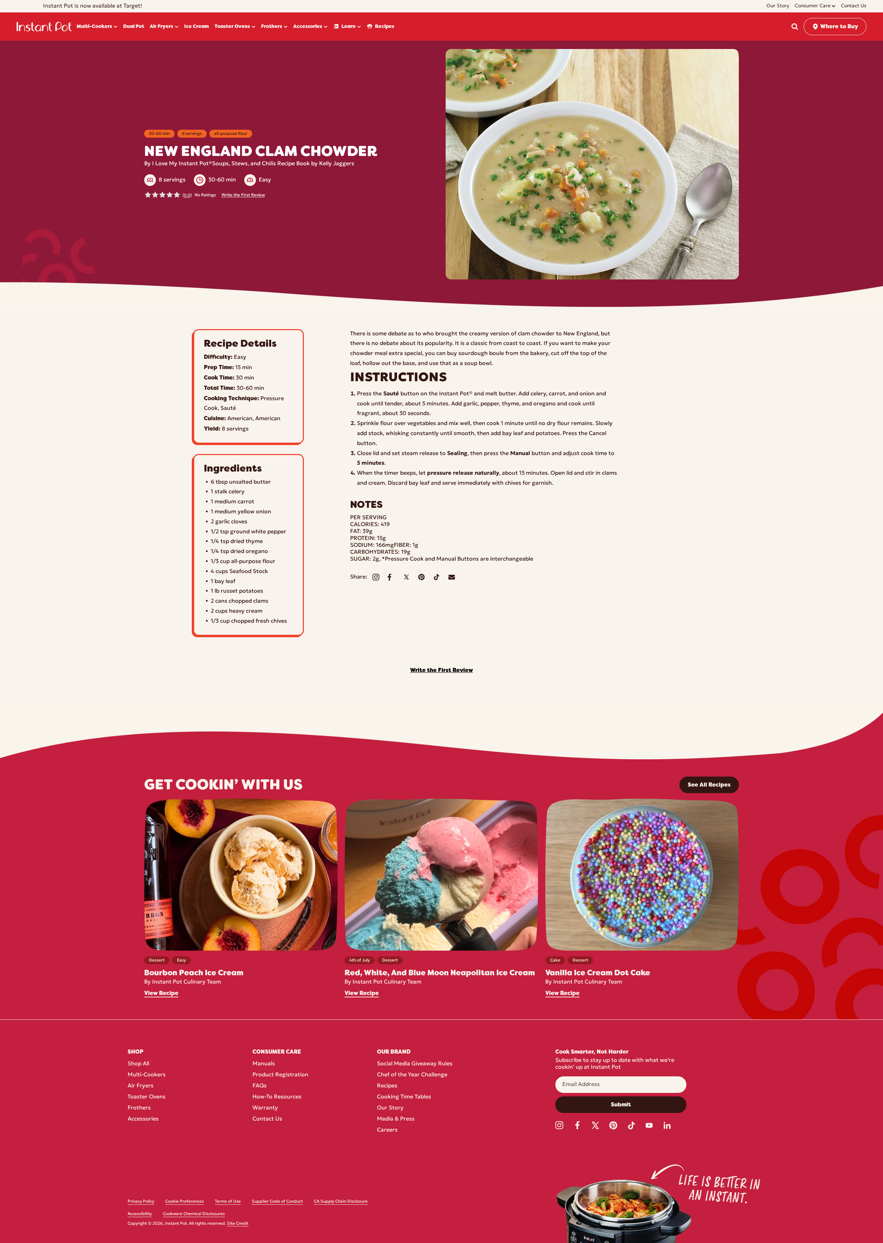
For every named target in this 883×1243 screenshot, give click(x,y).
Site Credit (237, 1224)
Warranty (265, 1108)
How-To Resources (276, 1097)
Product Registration (280, 1075)
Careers (387, 1130)
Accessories (143, 1119)
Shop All (138, 1064)
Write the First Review (243, 195)
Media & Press (396, 1119)
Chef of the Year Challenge (412, 1075)
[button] (794, 26)
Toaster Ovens (147, 1097)
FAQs (259, 1086)
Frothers (139, 1108)
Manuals (263, 1064)
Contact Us (267, 1119)
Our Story (390, 1108)
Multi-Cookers (147, 1075)
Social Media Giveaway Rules (415, 1064)
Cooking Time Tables (404, 1097)
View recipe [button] (161, 993)
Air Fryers (140, 1086)
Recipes (387, 1086)
